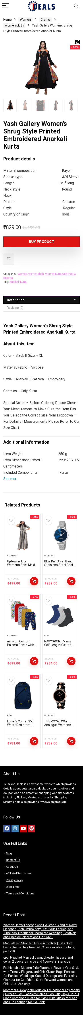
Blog (9, 853)
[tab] (41, 300)
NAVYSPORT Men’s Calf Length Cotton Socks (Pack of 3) (57, 645)
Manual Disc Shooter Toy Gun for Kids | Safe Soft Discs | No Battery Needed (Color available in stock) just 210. (39, 947)
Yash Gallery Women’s (25, 325)
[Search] (76, 6)
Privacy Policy (14, 880)
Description (15, 300)
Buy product (41, 241)
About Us (12, 866)
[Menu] (5, 6)
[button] (13, 479)
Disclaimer (12, 886)
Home (7, 19)
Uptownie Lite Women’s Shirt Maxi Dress (21, 565)
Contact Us (13, 860)
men (47, 635)
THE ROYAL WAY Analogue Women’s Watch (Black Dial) (57, 725)
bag (9, 715)
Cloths (45, 19)
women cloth (14, 25)
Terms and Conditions (20, 893)
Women (25, 19)
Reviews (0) (15, 308)
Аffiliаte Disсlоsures (18, 873)
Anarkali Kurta (18, 281)
